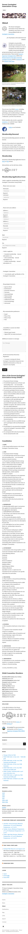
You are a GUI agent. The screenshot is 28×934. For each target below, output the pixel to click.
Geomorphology (8, 294)
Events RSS (6, 877)
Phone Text (7, 316)
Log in (5, 873)
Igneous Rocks (8, 287)
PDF (8, 161)
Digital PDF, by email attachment (13, 334)
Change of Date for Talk (9, 755)
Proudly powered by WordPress (12, 931)
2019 (3, 794)
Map (3, 912)
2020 (3, 793)
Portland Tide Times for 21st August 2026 (14, 848)
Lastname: (6, 195)
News (3, 903)
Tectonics (6, 292)
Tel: (3, 243)
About (3, 906)
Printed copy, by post (9, 332)
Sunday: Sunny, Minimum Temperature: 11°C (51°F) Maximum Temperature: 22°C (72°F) (14, 830)
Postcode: (5, 226)
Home (3, 899)
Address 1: (5, 210)
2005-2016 (5, 800)
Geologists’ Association (8, 34)
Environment (7, 288)
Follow (10, 127)
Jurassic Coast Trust (9, 61)
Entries (6, 875)
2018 (3, 796)
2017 (3, 798)
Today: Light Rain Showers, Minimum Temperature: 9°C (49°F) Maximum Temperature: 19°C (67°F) (13, 836)
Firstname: (6, 188)
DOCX (3, 161)
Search (4, 918)
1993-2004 (5, 802)
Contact (4, 922)
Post (5, 319)
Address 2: (6, 216)
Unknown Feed (8, 863)
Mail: (3, 235)
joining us (9, 723)
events (16, 109)
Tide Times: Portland (10, 845)
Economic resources (9, 290)
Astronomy (7, 303)
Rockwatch (19, 59)
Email (5, 314)
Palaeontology (8, 296)
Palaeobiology (8, 297)
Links (3, 915)
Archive (4, 807)
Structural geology (9, 301)
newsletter (5, 122)
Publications (5, 909)
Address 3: (5, 221)
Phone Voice (7, 317)
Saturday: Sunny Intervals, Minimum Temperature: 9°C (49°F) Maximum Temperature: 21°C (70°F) (13, 825)
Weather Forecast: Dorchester (14, 820)
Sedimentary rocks (9, 299)
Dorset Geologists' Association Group (9, 5)
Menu (4, 10)
